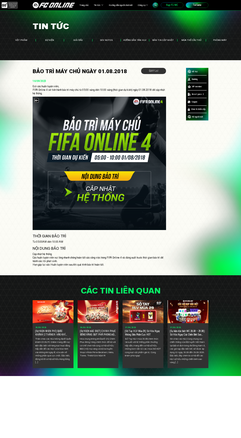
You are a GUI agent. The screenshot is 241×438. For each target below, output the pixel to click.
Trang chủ (83, 5)
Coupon (194, 101)
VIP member (197, 86)
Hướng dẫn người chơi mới (120, 5)
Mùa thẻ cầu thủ (191, 40)
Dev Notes (106, 40)
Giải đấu (78, 40)
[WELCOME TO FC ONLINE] (54, 5)
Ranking (195, 79)
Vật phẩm (21, 40)
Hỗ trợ (195, 71)
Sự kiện (49, 40)
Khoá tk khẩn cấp (198, 109)
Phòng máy (220, 40)
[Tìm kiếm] (155, 5)
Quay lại (153, 70)
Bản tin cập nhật (163, 40)
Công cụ (141, 5)
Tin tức (97, 5)
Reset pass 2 (198, 94)
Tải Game (197, 5)
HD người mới (197, 116)
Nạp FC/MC (172, 5)
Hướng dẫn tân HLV (134, 40)
